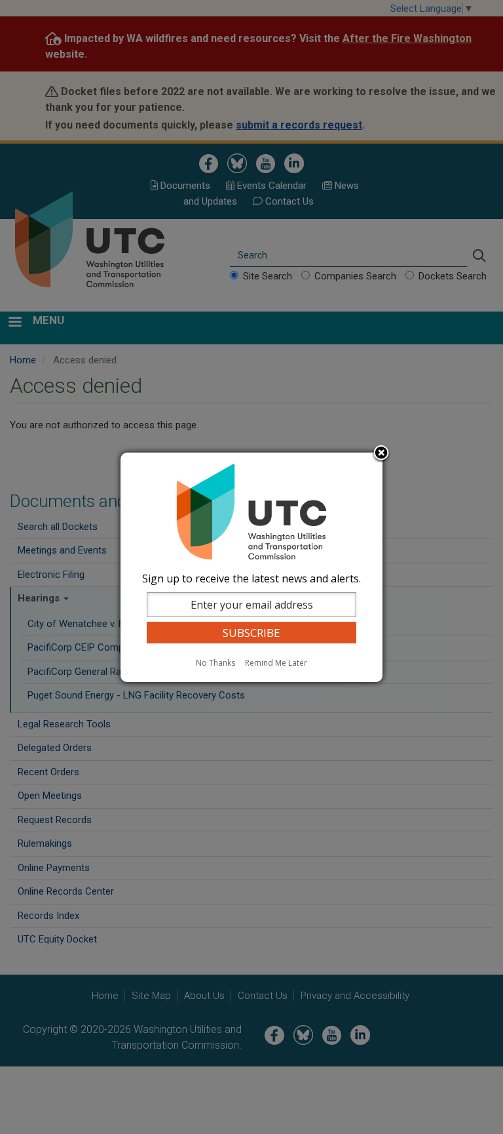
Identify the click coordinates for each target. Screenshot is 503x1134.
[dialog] (251, 567)
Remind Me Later (276, 662)
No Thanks (215, 662)
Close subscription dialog (381, 454)
